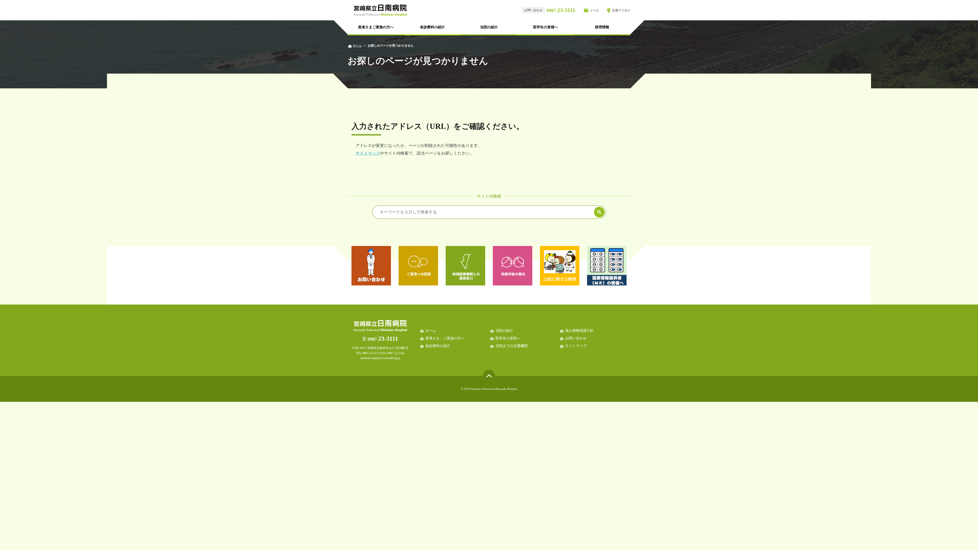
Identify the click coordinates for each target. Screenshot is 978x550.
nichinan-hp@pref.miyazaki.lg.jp (380, 358)
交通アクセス (621, 10)
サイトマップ (368, 153)
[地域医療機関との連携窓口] (465, 265)
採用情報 (602, 27)
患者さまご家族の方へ (376, 27)
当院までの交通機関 (511, 346)
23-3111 (561, 10)
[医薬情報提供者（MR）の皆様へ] (606, 265)
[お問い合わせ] (371, 265)
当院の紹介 (489, 27)
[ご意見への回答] (418, 265)
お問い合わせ (576, 338)
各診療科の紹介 (432, 27)
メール (594, 10)
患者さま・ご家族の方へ (445, 338)
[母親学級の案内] (512, 265)
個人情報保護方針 (579, 331)
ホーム (357, 45)
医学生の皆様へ (545, 27)
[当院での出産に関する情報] (559, 265)
